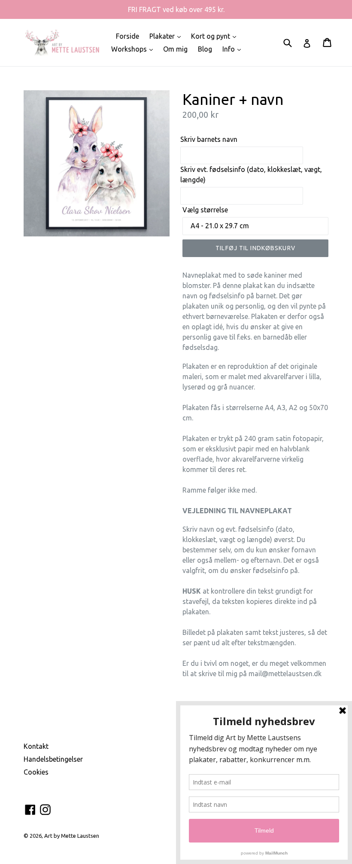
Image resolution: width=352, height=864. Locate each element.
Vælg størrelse (205, 210)
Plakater (167, 36)
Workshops (134, 49)
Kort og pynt (215, 36)
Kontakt (36, 746)
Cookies (36, 772)
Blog (205, 49)
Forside (127, 36)
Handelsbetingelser (53, 759)
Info (233, 49)
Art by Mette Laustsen (71, 836)
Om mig (175, 49)
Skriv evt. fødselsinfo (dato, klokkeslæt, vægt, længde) (251, 174)
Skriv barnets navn (208, 139)
